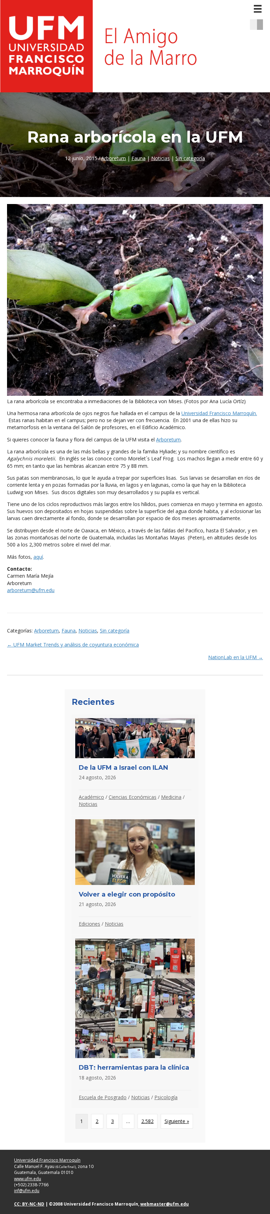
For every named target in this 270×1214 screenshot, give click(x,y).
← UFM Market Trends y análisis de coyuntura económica (73, 644)
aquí (38, 556)
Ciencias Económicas (132, 797)
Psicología (166, 1097)
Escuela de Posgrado (103, 1097)
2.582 (147, 1121)
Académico (91, 797)
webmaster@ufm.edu (164, 1204)
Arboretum (113, 158)
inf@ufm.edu (26, 1191)
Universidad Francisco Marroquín (47, 1160)
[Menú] (257, 9)
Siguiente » (177, 1121)
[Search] (262, 24)
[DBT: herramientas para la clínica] (135, 1021)
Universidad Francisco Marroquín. (219, 413)
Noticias (160, 158)
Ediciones (89, 923)
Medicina (171, 797)
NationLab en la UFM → (235, 657)
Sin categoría (190, 158)
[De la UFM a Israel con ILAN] (135, 765)
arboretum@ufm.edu (30, 590)
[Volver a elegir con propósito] (135, 875)
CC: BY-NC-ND (29, 1204)
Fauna (138, 158)
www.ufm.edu (27, 1179)
